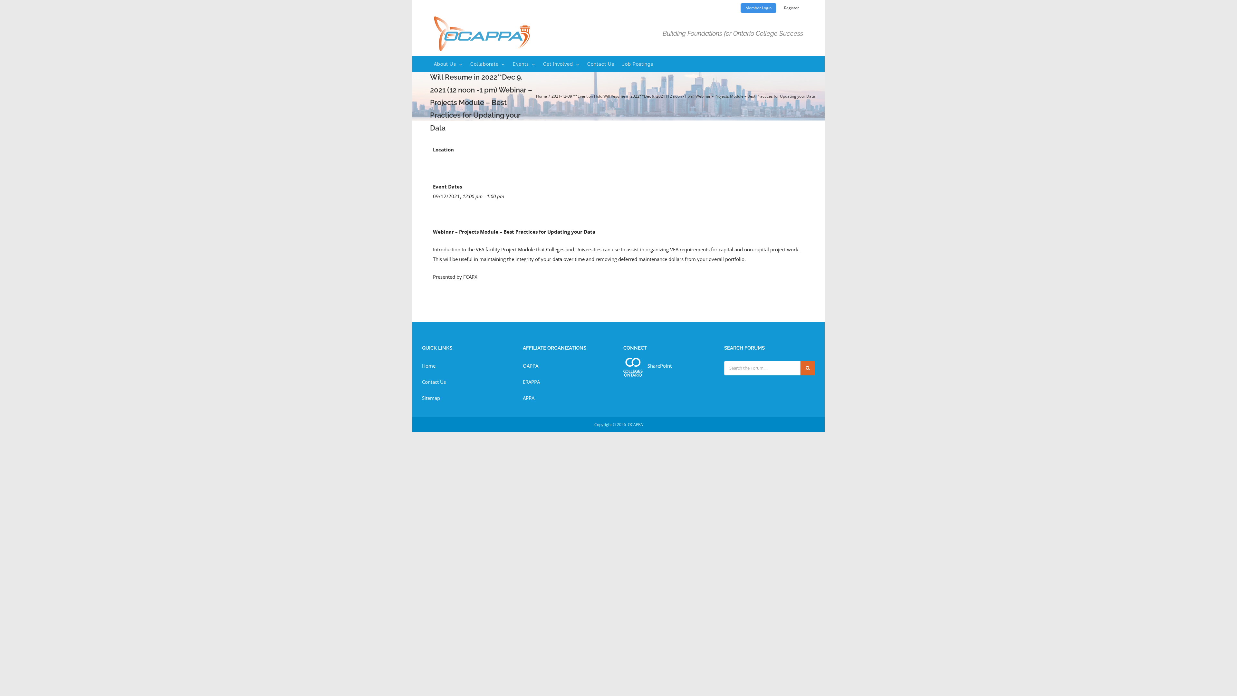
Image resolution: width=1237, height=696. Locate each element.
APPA (528, 398)
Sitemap (431, 398)
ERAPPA (531, 382)
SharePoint (659, 365)
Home (429, 365)
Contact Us (434, 382)
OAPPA (530, 365)
